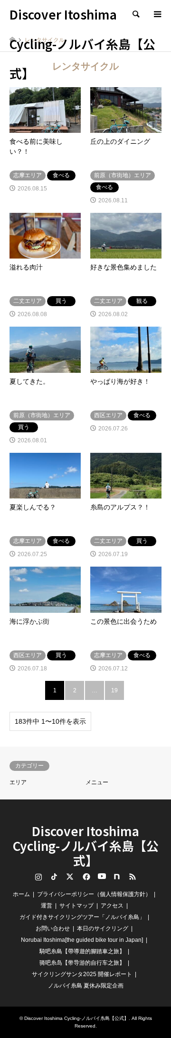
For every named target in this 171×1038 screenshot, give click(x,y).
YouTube (101, 876)
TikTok (54, 876)
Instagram (38, 876)
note (117, 876)
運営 (46, 905)
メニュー (97, 782)
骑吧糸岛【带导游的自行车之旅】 (82, 962)
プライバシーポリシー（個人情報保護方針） (94, 894)
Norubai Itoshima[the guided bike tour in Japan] (82, 940)
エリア (18, 782)
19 (114, 690)
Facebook (85, 876)
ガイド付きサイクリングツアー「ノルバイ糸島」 (82, 917)
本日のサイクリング (102, 928)
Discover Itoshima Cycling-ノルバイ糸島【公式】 (86, 845)
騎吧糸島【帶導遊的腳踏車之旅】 (82, 951)
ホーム (21, 894)
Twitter (69, 876)
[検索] (135, 14)
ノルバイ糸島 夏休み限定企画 (86, 985)
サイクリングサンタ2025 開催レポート (82, 974)
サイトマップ (76, 905)
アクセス (112, 905)
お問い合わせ (53, 928)
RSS (132, 876)
